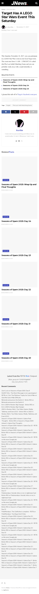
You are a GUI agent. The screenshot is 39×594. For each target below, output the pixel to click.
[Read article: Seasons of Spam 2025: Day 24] (19, 206)
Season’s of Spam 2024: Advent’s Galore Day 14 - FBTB (19, 523)
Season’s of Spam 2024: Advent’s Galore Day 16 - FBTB (19, 500)
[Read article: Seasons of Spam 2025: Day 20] (19, 343)
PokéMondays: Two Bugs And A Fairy (14, 514)
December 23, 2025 (7, 258)
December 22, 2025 (7, 292)
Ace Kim (10, 27)
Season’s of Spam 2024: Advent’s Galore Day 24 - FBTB (19, 437)
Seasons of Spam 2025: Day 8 (20, 390)
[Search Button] (36, 3)
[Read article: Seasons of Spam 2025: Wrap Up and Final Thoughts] (19, 169)
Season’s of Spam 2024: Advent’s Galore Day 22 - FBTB (19, 425)
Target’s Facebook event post (27, 94)
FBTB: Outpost (28, 376)
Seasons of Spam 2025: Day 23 (16, 89)
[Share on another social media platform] (33, 111)
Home (3, 9)
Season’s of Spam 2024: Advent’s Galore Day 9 (21, 563)
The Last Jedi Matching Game (22, 105)
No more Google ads (10, 428)
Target (8, 105)
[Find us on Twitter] (5, 583)
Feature (5, 180)
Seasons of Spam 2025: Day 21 (16, 324)
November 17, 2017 (23, 27)
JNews (8, 587)
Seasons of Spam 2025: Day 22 (16, 289)
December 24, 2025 (7, 224)
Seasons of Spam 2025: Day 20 (16, 358)
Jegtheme (6, 590)
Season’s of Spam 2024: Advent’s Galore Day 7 (21, 567)
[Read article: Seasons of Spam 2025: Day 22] (19, 274)
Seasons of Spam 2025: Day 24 (16, 85)
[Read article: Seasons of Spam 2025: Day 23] (19, 240)
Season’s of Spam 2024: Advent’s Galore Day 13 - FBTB (19, 535)
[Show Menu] (3, 3)
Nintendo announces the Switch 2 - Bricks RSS (17, 400)
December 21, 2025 (7, 326)
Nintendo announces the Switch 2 (13, 402)
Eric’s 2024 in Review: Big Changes (13, 407)
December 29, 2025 (7, 190)
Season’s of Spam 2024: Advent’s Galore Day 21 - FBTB (19, 463)
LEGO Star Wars (11, 9)
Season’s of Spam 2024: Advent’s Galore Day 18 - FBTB (19, 481)
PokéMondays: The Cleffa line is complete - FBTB (18, 511)
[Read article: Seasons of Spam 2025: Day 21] (19, 308)
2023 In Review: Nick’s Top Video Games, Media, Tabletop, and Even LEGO (19, 414)
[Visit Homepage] (19, 3)
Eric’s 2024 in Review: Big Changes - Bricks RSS (17, 404)
